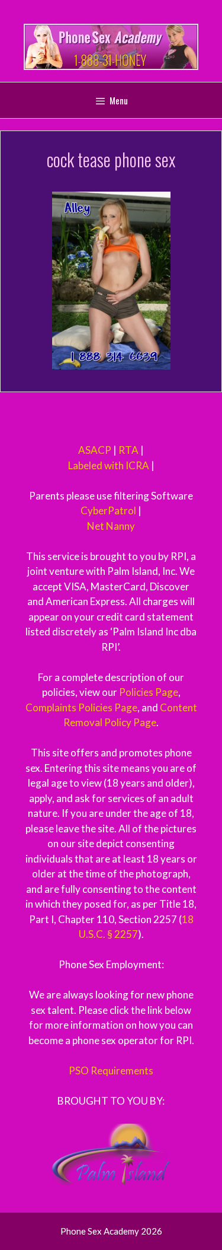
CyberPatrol (108, 510)
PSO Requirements (111, 1070)
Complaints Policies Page (81, 707)
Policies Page (148, 692)
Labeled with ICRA (108, 465)
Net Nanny (111, 526)
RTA (128, 450)
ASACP (94, 450)
